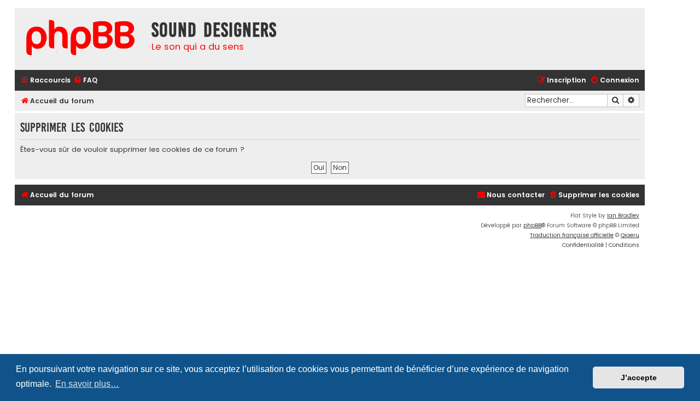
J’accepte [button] (639, 377)
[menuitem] (85, 80)
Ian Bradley (623, 215)
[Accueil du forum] (80, 39)
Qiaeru (630, 235)
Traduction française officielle (572, 235)
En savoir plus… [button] (87, 383)
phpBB (532, 225)
